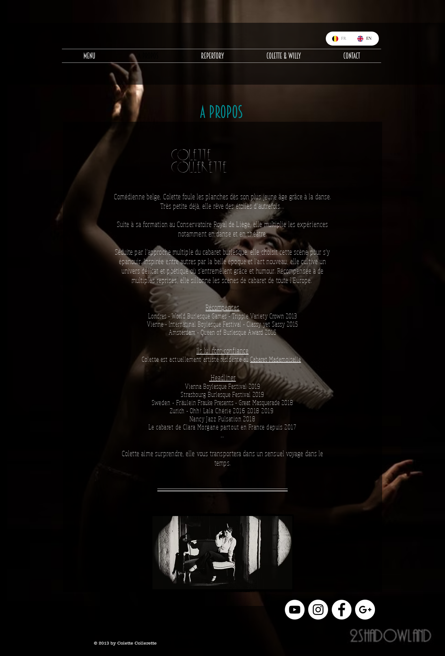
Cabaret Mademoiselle (275, 359)
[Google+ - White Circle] (365, 610)
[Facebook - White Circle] (342, 610)
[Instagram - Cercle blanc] (318, 610)
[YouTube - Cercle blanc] (295, 610)
